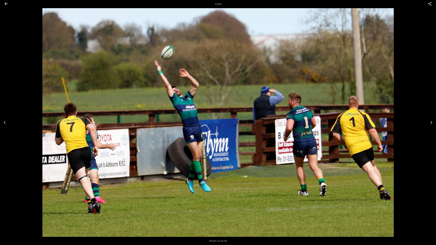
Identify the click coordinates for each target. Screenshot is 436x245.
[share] (430, 4)
